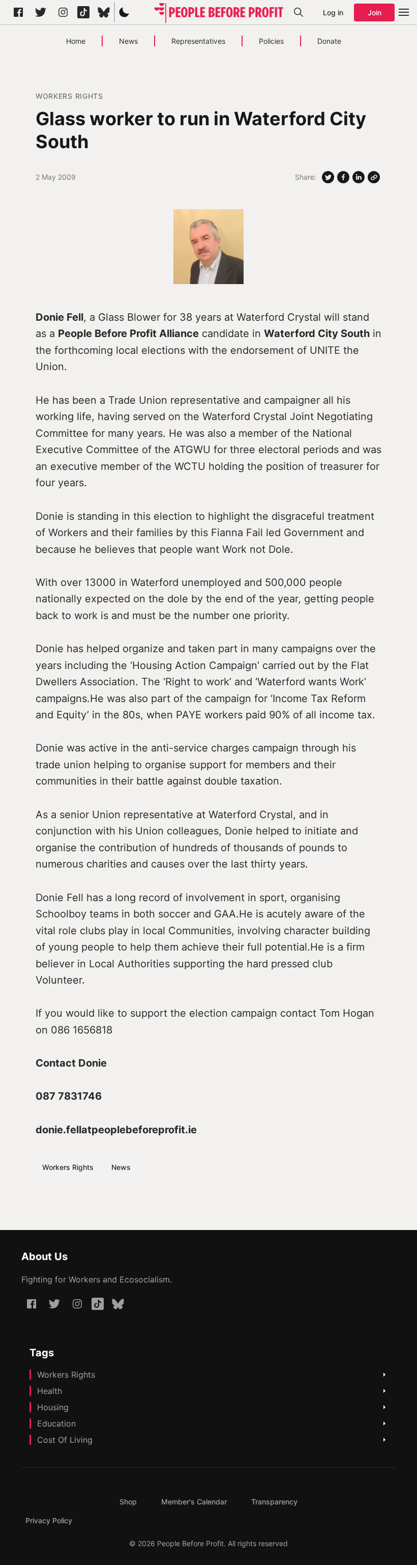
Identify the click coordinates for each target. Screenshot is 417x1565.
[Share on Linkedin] (358, 177)
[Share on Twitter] (328, 177)
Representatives (198, 41)
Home (75, 41)
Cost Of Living (65, 1440)
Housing (53, 1407)
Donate (329, 41)
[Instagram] (63, 12)
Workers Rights (69, 96)
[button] (124, 12)
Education (56, 1423)
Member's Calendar (194, 1501)
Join (374, 12)
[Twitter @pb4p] (41, 12)
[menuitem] (128, 1501)
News (128, 41)
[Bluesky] (104, 12)
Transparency (274, 1501)
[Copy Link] (373, 177)
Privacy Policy (48, 1520)
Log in (333, 12)
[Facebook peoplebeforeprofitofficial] (18, 12)
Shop (128, 1501)
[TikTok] (83, 12)
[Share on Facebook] (343, 177)
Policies (271, 41)
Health (49, 1391)
